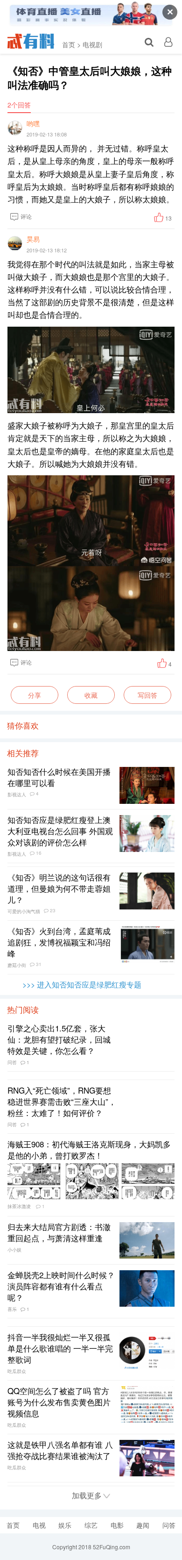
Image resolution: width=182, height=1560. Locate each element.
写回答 (147, 695)
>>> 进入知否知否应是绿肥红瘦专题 (81, 984)
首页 (13, 1525)
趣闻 (142, 1525)
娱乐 (64, 1525)
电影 (117, 1525)
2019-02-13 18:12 (47, 250)
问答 (168, 1525)
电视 (39, 1525)
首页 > (71, 44)
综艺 (91, 1525)
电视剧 (92, 44)
